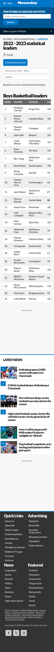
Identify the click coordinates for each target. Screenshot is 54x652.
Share (10, 55)
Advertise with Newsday (16, 617)
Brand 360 (34, 525)
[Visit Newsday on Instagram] (24, 633)
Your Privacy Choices (14, 619)
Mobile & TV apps (13, 551)
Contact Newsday (13, 615)
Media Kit (34, 521)
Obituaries (34, 574)
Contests (9, 556)
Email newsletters (13, 534)
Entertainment (36, 587)
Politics (8, 583)
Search (11, 22)
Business (9, 592)
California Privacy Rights (23, 612)
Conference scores (15, 62)
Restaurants (35, 592)
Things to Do (35, 583)
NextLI (32, 605)
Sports (8, 574)
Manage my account (15, 547)
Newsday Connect (38, 536)
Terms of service (12, 610)
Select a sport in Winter (14, 31)
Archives (9, 560)
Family (32, 596)
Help (30, 617)
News (8, 587)
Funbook (33, 570)
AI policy (38, 617)
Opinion (9, 579)
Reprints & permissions (32, 615)
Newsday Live (12, 538)
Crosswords (35, 579)
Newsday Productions (35, 531)
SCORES (7, 39)
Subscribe (10, 525)
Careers (9, 543)
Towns (8, 596)
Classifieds (34, 541)
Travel (32, 600)
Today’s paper (11, 529)
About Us (9, 521)
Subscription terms (29, 610)
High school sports (14, 600)
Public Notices (36, 545)
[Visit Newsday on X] (16, 633)
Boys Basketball (24, 39)
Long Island (10, 570)
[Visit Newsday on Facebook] (8, 633)
